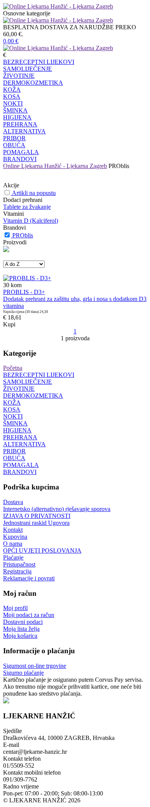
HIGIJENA (17, 117)
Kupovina (15, 536)
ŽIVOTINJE (19, 75)
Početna (12, 368)
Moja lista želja (21, 628)
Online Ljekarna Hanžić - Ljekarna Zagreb (55, 166)
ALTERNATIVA (24, 131)
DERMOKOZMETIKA (33, 82)
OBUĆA (14, 145)
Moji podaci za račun (28, 615)
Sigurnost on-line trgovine (34, 665)
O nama (12, 543)
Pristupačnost (19, 564)
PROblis (22, 235)
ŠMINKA (15, 110)
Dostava (13, 502)
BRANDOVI (20, 159)
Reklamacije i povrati (29, 578)
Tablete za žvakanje (27, 206)
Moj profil (15, 608)
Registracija (17, 571)
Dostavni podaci (23, 622)
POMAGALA (21, 152)
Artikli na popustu (34, 193)
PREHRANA (20, 124)
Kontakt (13, 529)
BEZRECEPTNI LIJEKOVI (38, 62)
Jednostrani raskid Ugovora (36, 523)
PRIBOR (14, 138)
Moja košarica (20, 635)
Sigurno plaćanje (23, 672)
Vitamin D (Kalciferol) (30, 220)
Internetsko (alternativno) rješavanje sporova (56, 509)
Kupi (9, 324)
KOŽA (12, 89)
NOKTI (13, 103)
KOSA (11, 96)
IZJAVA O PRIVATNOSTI (36, 516)
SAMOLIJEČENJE (27, 69)
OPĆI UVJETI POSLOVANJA (42, 550)
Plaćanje (13, 557)
